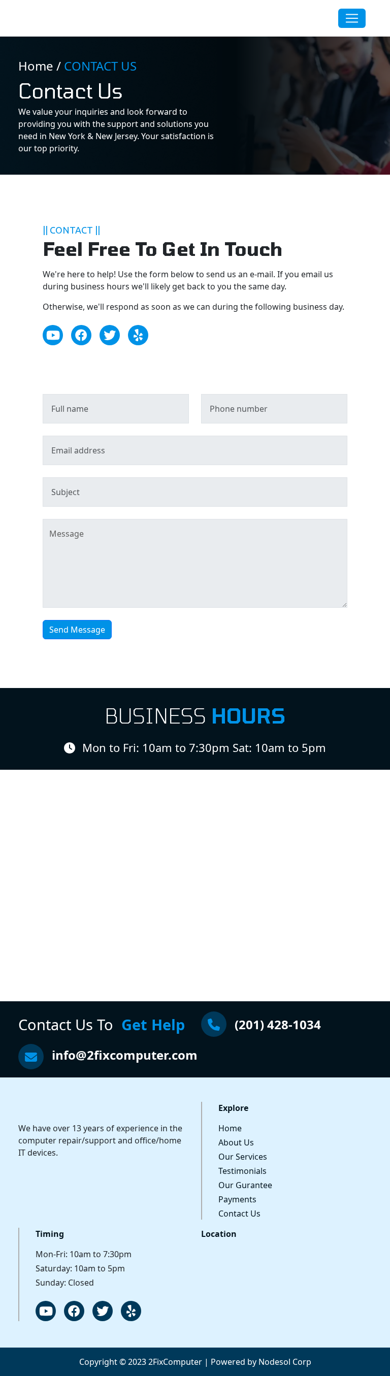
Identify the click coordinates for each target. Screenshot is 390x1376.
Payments (237, 1199)
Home (230, 1128)
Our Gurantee (245, 1185)
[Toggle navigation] (352, 18)
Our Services (242, 1156)
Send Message (77, 629)
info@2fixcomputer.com (125, 1054)
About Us (236, 1142)
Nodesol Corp (284, 1361)
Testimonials (242, 1170)
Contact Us (239, 1213)
